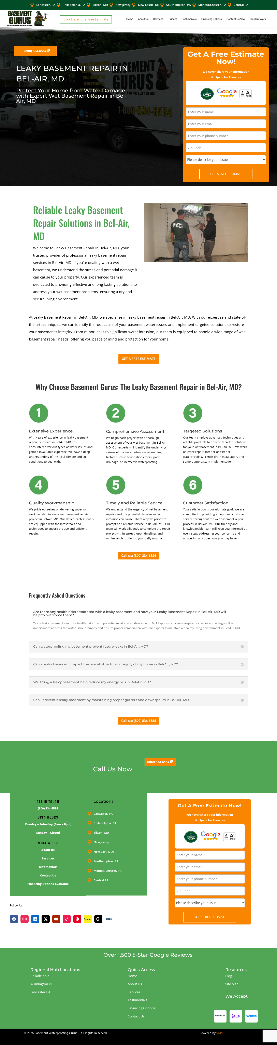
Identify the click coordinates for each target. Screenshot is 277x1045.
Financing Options (211, 19)
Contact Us (136, 1016)
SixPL (219, 1033)
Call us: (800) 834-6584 (138, 555)
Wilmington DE (41, 984)
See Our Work (258, 19)
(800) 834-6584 (35, 51)
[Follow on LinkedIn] (35, 919)
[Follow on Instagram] (24, 919)
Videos (173, 19)
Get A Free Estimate (226, 174)
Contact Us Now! (236, 19)
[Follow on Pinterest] (77, 919)
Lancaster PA (40, 992)
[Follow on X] (46, 919)
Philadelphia (39, 976)
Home (129, 19)
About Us (143, 19)
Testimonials (189, 19)
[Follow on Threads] (98, 919)
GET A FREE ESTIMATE (139, 359)
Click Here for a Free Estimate (85, 19)
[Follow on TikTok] (67, 919)
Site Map (231, 984)
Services (158, 19)
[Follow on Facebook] (14, 919)
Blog (228, 976)
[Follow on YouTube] (56, 919)
